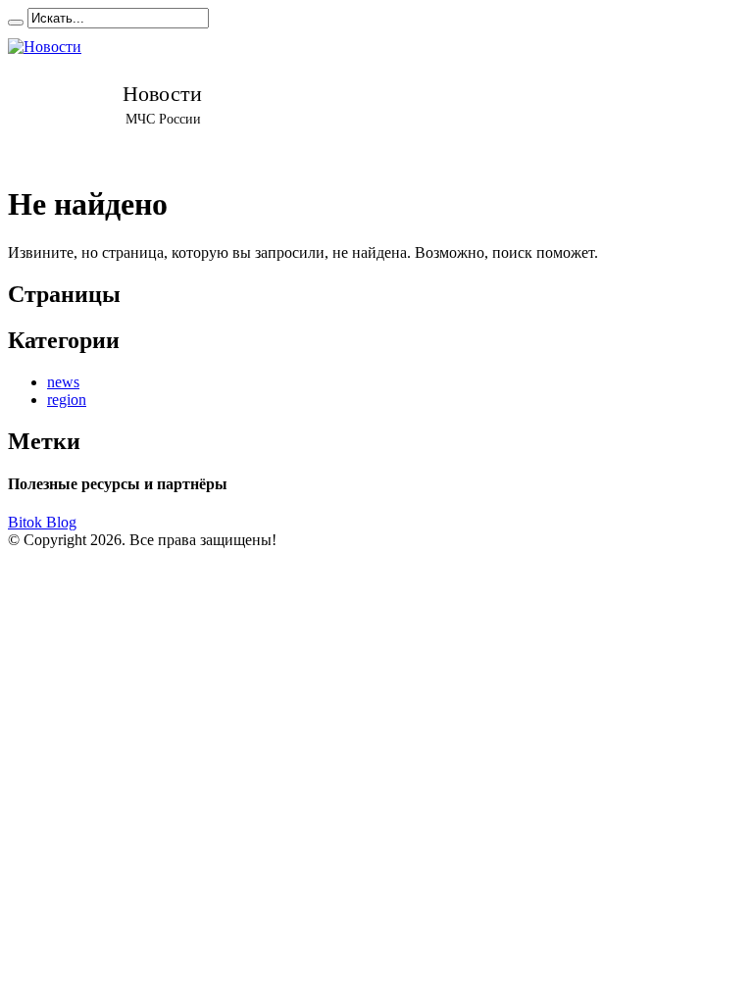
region (66, 399)
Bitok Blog (42, 522)
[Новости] (162, 97)
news (63, 382)
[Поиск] (16, 22)
